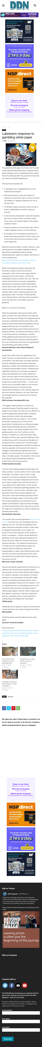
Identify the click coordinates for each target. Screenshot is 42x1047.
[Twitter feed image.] (21, 929)
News (9, 127)
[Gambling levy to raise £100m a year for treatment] (28, 651)
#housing (17, 899)
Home (4, 127)
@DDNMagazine (24, 894)
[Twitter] (9, 708)
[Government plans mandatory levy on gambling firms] (10, 651)
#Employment (33, 899)
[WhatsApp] (18, 708)
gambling (10, 696)
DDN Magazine (13, 894)
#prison (31, 897)
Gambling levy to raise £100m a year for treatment (27, 661)
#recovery (30, 903)
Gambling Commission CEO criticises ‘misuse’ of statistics (9, 684)
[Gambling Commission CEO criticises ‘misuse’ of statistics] (10, 674)
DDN (5, 141)
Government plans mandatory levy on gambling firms (8, 661)
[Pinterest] (13, 708)
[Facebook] (4, 708)
